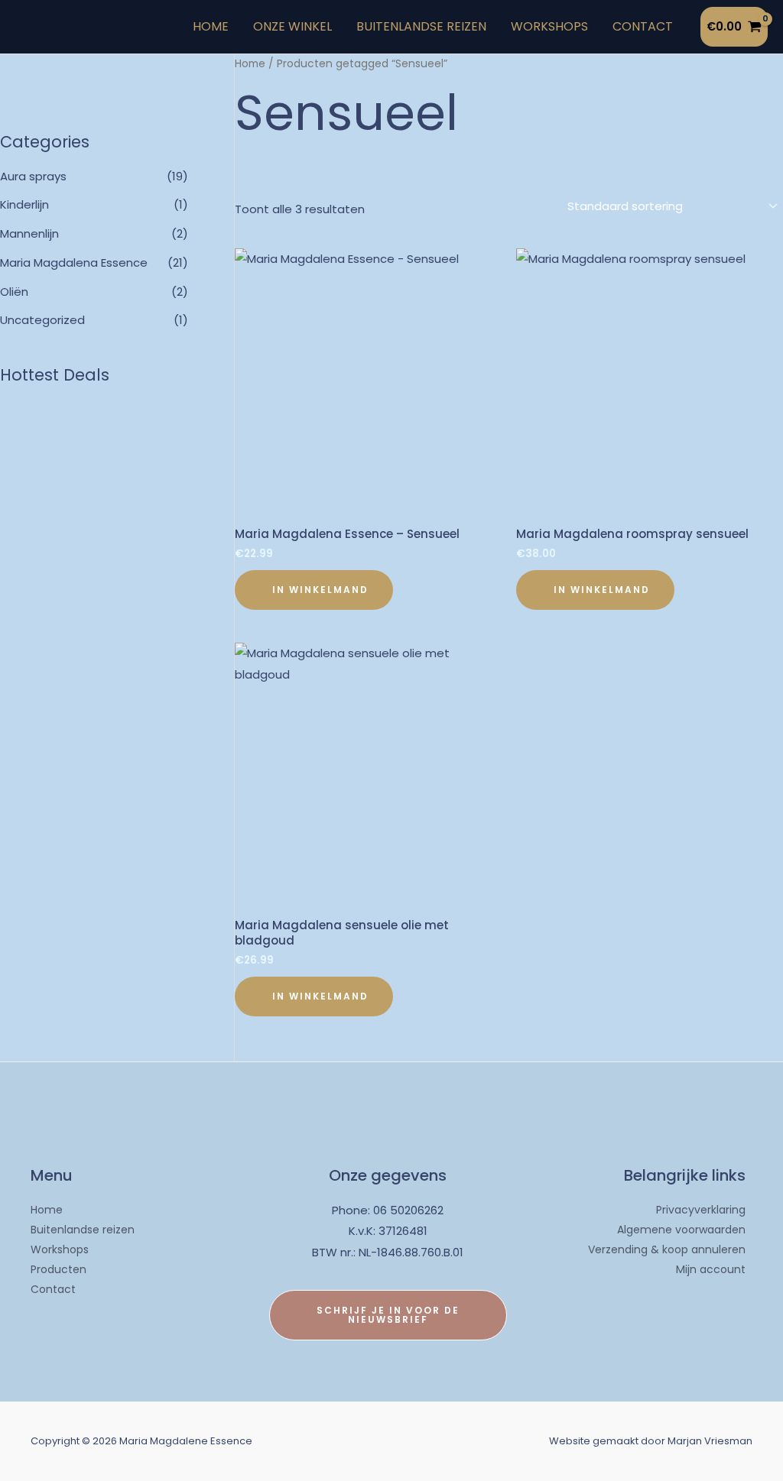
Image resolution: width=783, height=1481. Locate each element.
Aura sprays (33, 176)
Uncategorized (42, 320)
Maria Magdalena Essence (74, 262)
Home (250, 64)
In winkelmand (320, 589)
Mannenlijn (29, 233)
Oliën (14, 292)
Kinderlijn (24, 204)
